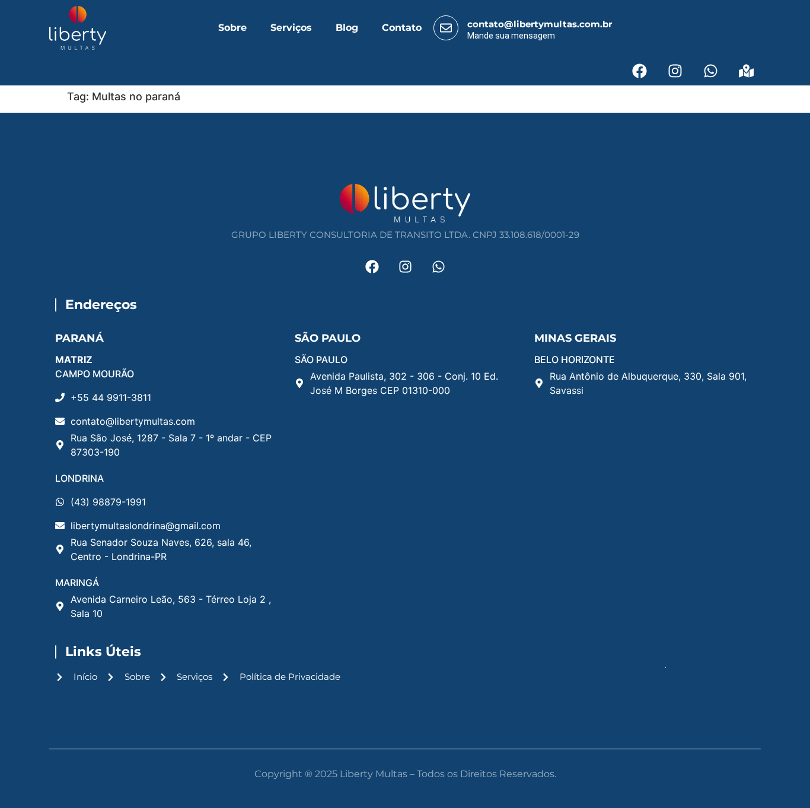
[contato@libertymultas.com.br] (445, 27)
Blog (347, 27)
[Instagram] (675, 70)
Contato (402, 27)
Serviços (291, 27)
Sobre (232, 27)
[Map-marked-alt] (746, 70)
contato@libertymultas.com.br (539, 24)
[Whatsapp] (710, 70)
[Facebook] (639, 70)
